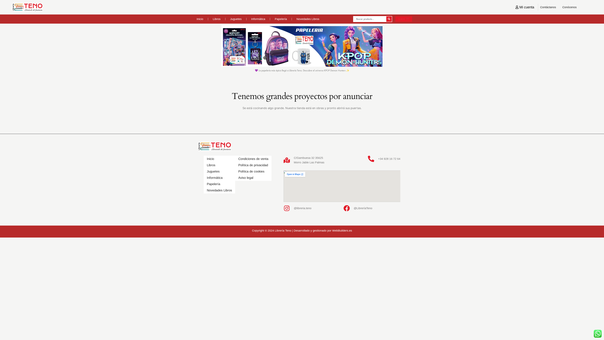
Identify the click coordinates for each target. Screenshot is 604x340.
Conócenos (569, 7)
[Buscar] (389, 19)
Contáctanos (548, 7)
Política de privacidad (253, 165)
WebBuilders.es (342, 230)
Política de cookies (251, 171)
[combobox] (369, 19)
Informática (258, 19)
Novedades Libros (307, 19)
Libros (217, 19)
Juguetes (236, 19)
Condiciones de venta (253, 159)
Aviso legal (245, 177)
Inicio (200, 19)
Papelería (281, 19)
